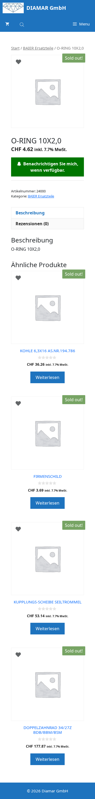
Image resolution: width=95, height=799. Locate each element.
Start (15, 48)
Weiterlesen (47, 377)
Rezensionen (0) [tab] (32, 224)
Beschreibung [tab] (30, 213)
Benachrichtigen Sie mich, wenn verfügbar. (49, 167)
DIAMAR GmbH (46, 7)
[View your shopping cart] (7, 24)
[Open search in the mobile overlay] (22, 24)
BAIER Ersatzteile (38, 48)
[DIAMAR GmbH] (13, 8)
